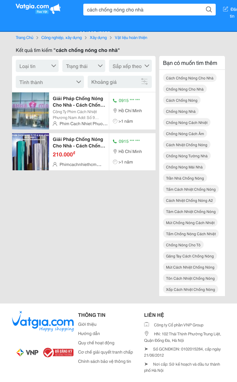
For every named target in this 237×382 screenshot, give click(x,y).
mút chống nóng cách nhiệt (190, 222)
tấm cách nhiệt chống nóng (191, 189)
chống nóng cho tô (183, 244)
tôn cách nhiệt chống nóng (190, 278)
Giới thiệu (87, 324)
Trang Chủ (24, 37)
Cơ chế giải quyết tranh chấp (105, 352)
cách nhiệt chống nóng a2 (189, 200)
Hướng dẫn (89, 333)
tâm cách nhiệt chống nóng (191, 211)
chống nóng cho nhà (185, 88)
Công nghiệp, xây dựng (61, 37)
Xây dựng (98, 37)
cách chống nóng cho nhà (190, 77)
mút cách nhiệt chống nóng (190, 267)
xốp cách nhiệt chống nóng (190, 289)
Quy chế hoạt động (96, 342)
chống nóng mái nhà (184, 166)
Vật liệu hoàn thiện (131, 37)
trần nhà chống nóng (185, 177)
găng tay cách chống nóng (190, 255)
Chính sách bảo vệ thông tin (104, 361)
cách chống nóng (182, 100)
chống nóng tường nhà (187, 155)
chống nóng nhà (181, 111)
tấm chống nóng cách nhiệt (191, 233)
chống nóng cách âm (185, 133)
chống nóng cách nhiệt (186, 122)
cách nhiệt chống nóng (186, 144)
